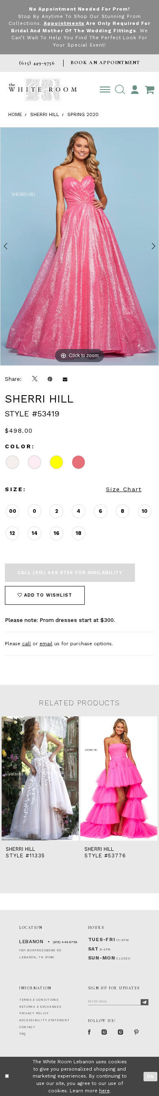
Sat (93, 949)
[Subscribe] (144, 1002)
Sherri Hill (44, 114)
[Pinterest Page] (137, 1032)
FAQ (22, 1034)
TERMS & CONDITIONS (39, 1000)
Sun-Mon (101, 958)
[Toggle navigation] (105, 89)
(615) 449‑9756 (65, 942)
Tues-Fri (101, 939)
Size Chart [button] (123, 489)
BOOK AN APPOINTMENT (105, 63)
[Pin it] (50, 379)
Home (15, 114)
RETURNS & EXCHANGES (40, 1007)
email (46, 643)
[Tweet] (35, 378)
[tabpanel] (79, 246)
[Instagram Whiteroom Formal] (104, 1032)
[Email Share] (65, 379)
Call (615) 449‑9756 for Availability (70, 572)
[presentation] (89, 778)
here (104, 1091)
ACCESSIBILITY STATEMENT (44, 1020)
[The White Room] (42, 90)
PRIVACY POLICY (34, 1013)
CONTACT (27, 1027)
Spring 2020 (83, 114)
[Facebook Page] (89, 1032)
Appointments (64, 23)
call (26, 643)
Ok (150, 1076)
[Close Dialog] (7, 1076)
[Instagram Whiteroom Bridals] (120, 1032)
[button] (120, 89)
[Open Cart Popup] (149, 89)
